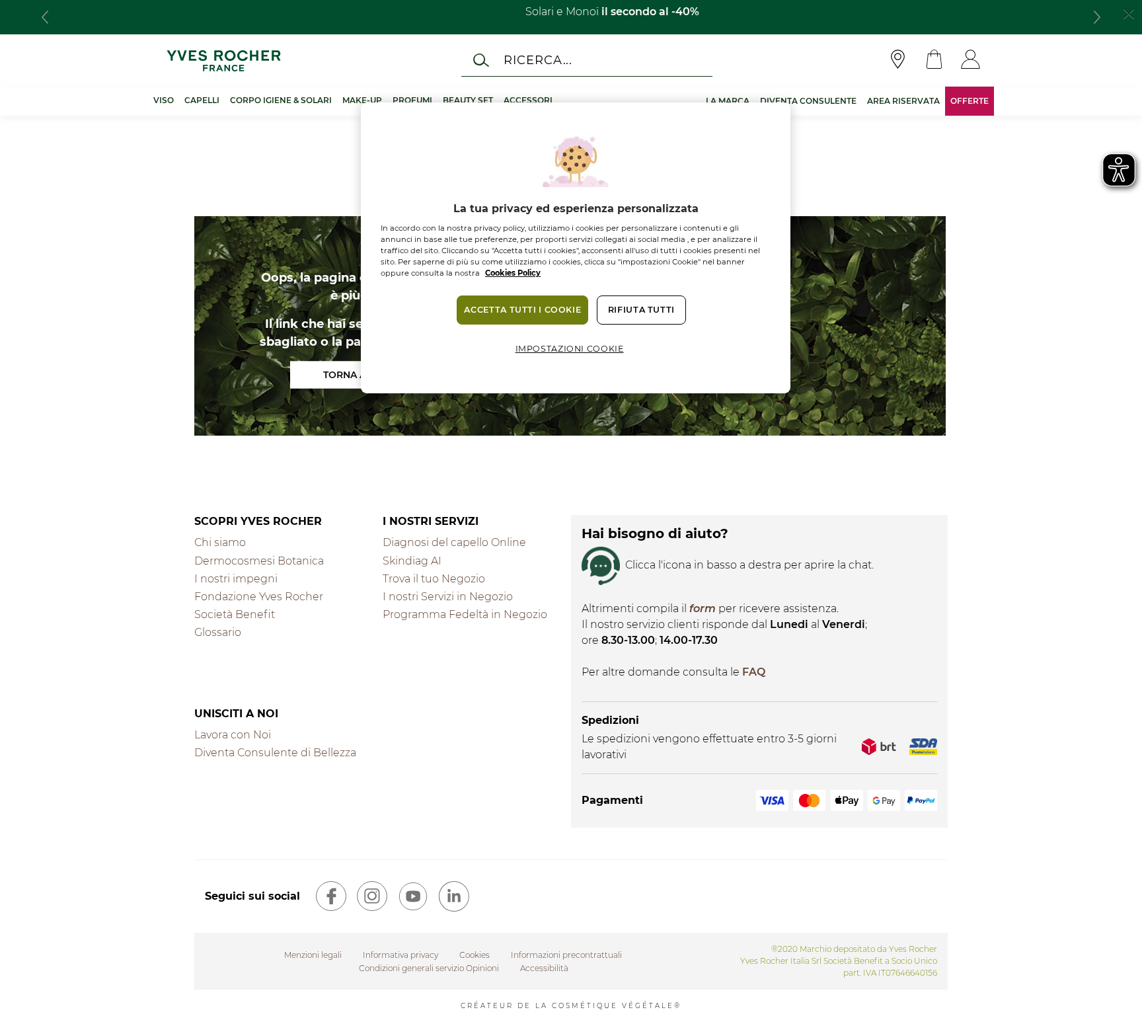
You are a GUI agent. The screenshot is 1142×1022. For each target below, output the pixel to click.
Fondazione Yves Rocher (258, 596)
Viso (163, 100)
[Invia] (481, 60)
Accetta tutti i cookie (522, 310)
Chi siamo (220, 542)
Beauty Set (468, 100)
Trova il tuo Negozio (434, 578)
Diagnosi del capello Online (454, 542)
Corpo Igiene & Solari (281, 100)
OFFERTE (969, 101)
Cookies (474, 955)
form (702, 608)
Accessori (528, 100)
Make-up (362, 100)
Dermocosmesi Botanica (259, 561)
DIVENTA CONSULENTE (808, 101)
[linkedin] (454, 896)
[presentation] (45, 17)
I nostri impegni (236, 578)
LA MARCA (727, 101)
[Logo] (223, 60)
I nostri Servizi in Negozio (448, 596)
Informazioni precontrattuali (566, 955)
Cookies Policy (513, 273)
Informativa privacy (400, 955)
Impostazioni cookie (569, 349)
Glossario (217, 632)
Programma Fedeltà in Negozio (465, 614)
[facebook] (331, 896)
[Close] (1128, 12)
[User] (970, 60)
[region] (575, 247)
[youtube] (413, 896)
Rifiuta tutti (641, 310)
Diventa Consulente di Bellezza (275, 752)
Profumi (412, 100)
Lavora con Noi (232, 734)
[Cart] (934, 60)
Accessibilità (544, 968)
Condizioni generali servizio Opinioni (429, 968)
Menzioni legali (313, 955)
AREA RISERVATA (903, 101)
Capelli (201, 100)
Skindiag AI (412, 561)
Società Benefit (234, 614)
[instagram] (372, 896)
